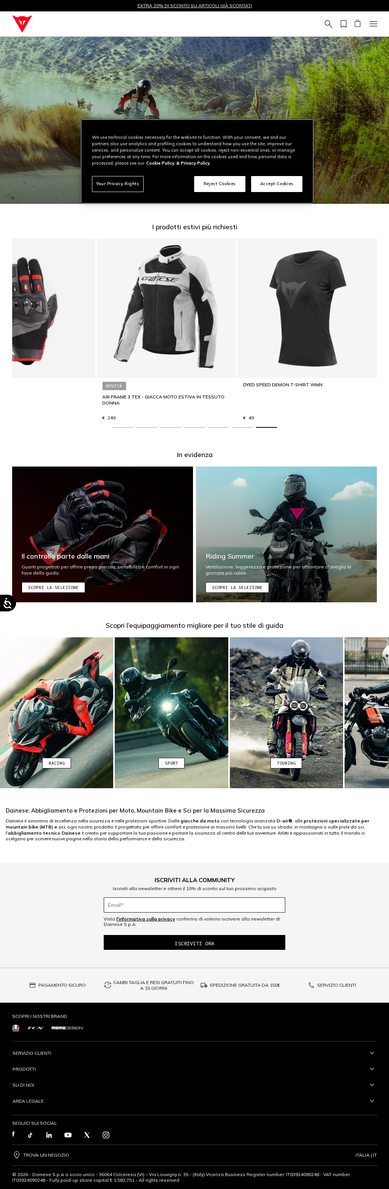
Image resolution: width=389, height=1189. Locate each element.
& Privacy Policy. (193, 163)
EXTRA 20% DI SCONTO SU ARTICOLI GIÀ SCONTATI (195, 5)
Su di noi (23, 1085)
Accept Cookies (277, 183)
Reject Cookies (220, 183)
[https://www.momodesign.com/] (67, 1028)
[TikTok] (30, 1135)
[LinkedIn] (49, 1135)
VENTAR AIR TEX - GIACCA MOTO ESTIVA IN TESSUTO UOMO (79, 400)
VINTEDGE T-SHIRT (180, 397)
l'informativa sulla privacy (145, 919)
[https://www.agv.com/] (15, 1028)
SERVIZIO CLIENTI (336, 985)
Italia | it (366, 1155)
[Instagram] (106, 1135)
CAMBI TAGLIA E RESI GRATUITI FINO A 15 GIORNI (153, 985)
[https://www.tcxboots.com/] (35, 1028)
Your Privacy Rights (117, 183)
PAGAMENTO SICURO (62, 985)
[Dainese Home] (22, 24)
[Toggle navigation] (372, 24)
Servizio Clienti (32, 1053)
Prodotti (24, 1069)
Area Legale (28, 1101)
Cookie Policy (160, 163)
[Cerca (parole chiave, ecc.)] (327, 24)
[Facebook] (13, 1135)
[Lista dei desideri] (342, 24)
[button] (122, 427)
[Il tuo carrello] (357, 24)
